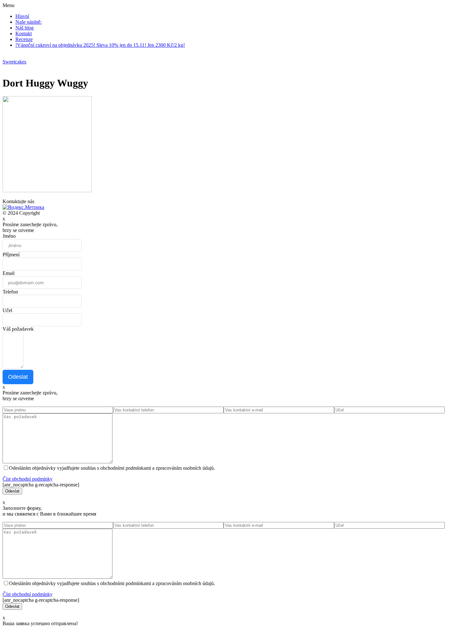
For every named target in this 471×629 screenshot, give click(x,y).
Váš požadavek (18, 329)
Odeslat (18, 377)
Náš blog (24, 27)
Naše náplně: (28, 22)
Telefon (10, 291)
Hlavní (22, 16)
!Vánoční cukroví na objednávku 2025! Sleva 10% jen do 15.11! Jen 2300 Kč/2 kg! (100, 45)
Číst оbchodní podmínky (28, 479)
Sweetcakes (14, 61)
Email (8, 273)
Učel (7, 310)
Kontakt (23, 33)
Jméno (9, 236)
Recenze (24, 39)
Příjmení (11, 254)
